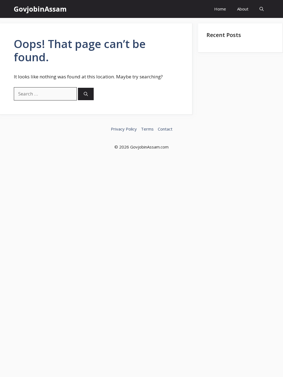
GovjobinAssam (40, 9)
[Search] (86, 94)
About (242, 9)
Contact (165, 129)
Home (220, 9)
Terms (147, 129)
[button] (261, 9)
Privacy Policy (124, 129)
